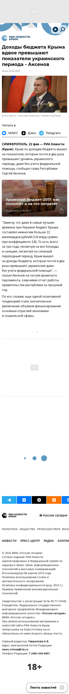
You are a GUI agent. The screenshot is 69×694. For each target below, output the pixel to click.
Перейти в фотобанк (51, 115)
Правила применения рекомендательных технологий (30, 591)
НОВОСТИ (9, 541)
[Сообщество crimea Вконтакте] (24, 500)
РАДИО (49, 541)
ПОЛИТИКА (10, 529)
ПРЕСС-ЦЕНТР (30, 541)
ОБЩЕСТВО (27, 529)
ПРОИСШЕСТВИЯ (48, 529)
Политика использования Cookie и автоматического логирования (25, 579)
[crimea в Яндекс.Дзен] (39, 500)
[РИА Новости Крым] (15, 38)
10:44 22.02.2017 (11, 71)
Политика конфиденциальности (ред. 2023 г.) (32, 585)
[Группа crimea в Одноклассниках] (54, 500)
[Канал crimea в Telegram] (9, 500)
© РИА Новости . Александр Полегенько (21, 115)
